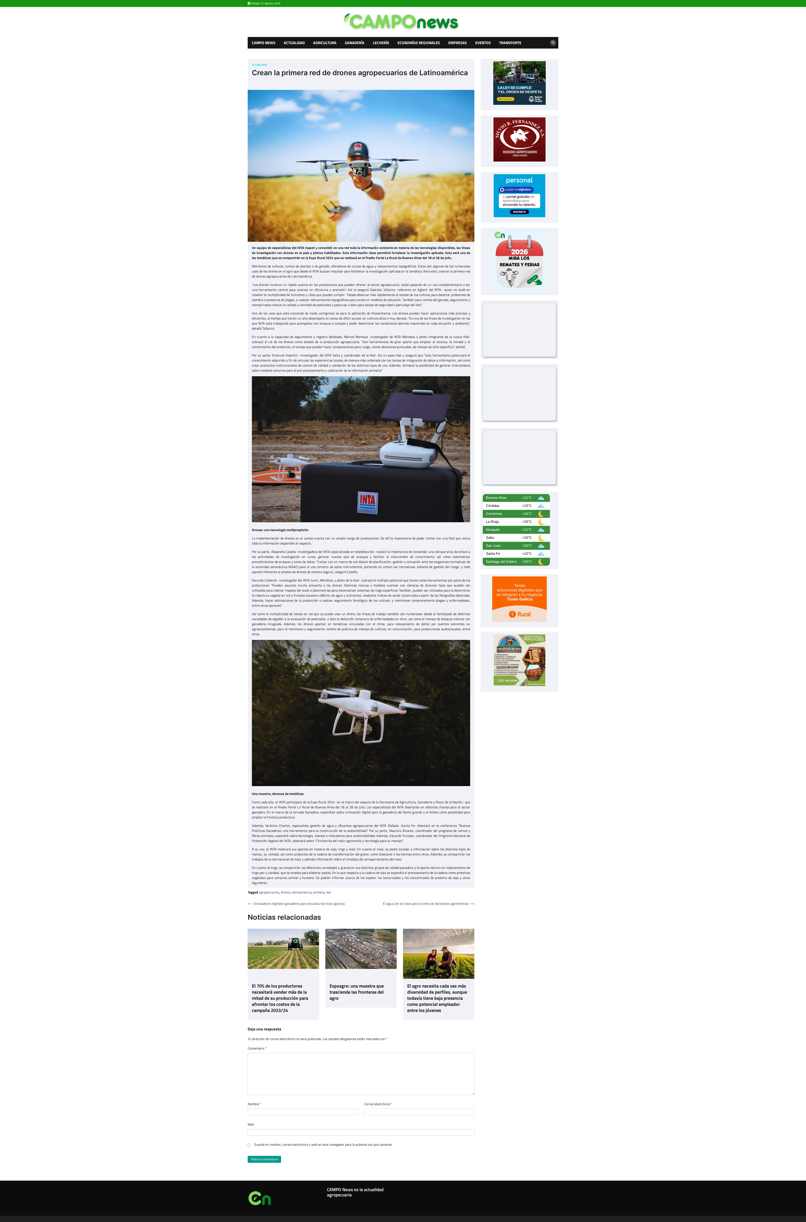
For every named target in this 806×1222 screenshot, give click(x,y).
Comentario (257, 1048)
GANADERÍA (354, 43)
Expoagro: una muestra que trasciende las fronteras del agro (357, 992)
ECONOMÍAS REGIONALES (419, 43)
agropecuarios (269, 892)
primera (318, 892)
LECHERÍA (381, 43)
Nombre (254, 1103)
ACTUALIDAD (294, 43)
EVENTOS (483, 43)
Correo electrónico (378, 1103)
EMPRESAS (457, 43)
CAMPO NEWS (263, 43)
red (328, 892)
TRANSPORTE (510, 43)
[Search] (553, 43)
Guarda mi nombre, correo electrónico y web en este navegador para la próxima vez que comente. (323, 1144)
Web (251, 1124)
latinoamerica (301, 892)
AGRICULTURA (324, 43)
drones (285, 892)
